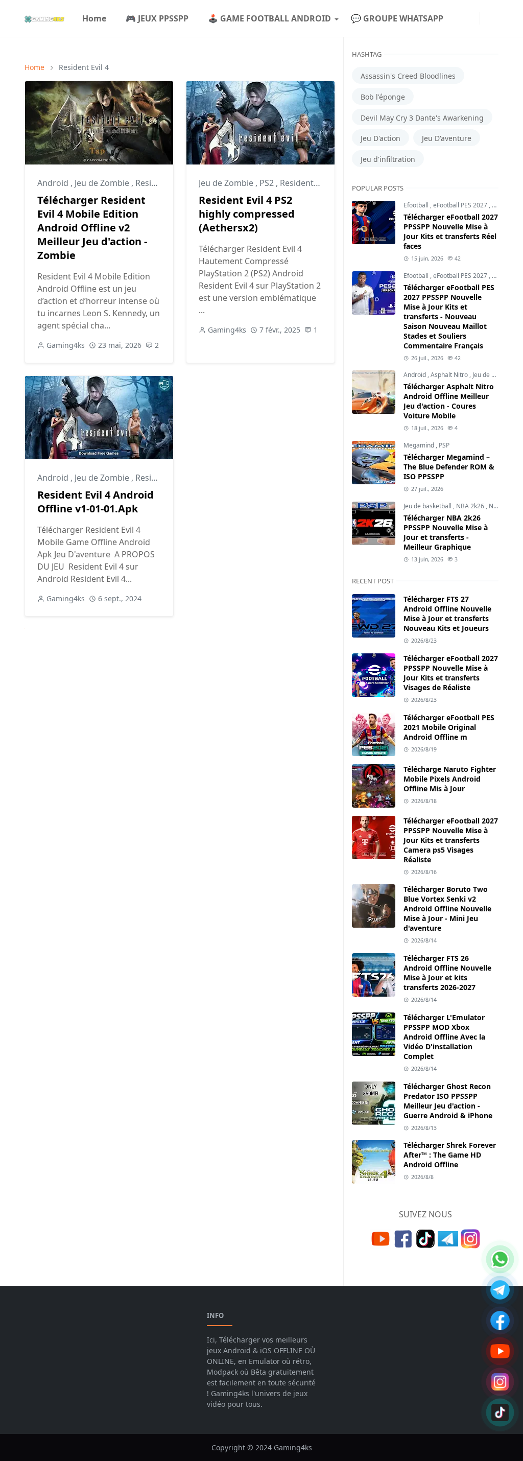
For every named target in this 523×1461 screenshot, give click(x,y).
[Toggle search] (494, 18)
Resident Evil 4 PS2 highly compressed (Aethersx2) (247, 213)
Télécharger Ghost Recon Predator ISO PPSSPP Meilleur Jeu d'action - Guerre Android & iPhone (447, 1100)
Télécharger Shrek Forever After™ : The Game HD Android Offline (449, 1154)
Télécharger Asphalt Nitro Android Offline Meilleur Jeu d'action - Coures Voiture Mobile (448, 401)
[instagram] (465, 18)
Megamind (419, 445)
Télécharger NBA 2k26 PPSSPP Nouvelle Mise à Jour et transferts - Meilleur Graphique (445, 532)
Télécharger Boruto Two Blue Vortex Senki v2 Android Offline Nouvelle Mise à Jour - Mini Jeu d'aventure (447, 908)
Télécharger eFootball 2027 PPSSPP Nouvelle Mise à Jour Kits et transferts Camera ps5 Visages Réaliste (450, 840)
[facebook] (457, 18)
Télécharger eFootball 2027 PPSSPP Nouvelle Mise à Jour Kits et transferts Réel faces (450, 231)
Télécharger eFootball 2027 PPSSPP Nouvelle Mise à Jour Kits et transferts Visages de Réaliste (450, 672)
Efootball (416, 205)
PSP (497, 205)
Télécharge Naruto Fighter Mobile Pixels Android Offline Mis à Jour (449, 778)
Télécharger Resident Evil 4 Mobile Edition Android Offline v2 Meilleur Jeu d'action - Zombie (92, 227)
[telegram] (473, 18)
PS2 (267, 182)
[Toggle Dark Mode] (486, 18)
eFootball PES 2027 (461, 205)
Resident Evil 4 (307, 182)
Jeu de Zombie (103, 182)
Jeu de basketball (428, 506)
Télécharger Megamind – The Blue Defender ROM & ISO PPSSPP (448, 466)
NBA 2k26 (471, 506)
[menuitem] (94, 18)
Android (53, 182)
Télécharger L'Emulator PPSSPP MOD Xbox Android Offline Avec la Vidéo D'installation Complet (444, 1036)
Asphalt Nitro (450, 374)
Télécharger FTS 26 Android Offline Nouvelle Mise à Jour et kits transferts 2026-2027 (447, 972)
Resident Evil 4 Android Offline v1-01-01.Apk (95, 501)
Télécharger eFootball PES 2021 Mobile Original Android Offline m (448, 727)
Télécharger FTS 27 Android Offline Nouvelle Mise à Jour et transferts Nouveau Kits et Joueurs (447, 613)
